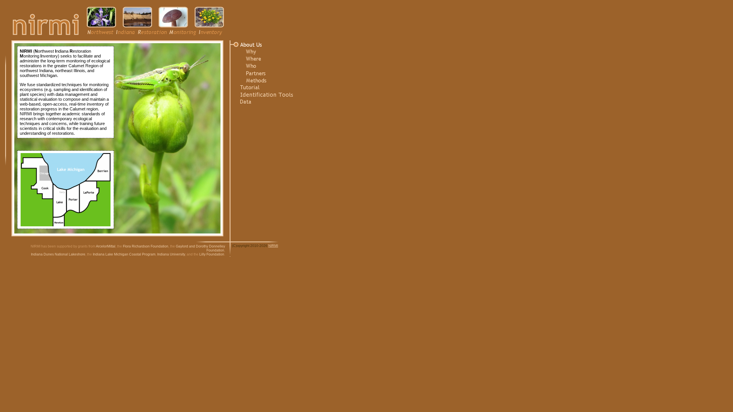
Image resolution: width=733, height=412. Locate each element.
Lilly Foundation (211, 254)
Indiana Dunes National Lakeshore (58, 254)
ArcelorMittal (105, 246)
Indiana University (171, 254)
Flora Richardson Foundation (145, 246)
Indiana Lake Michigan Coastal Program (124, 254)
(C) (234, 246)
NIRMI (273, 246)
